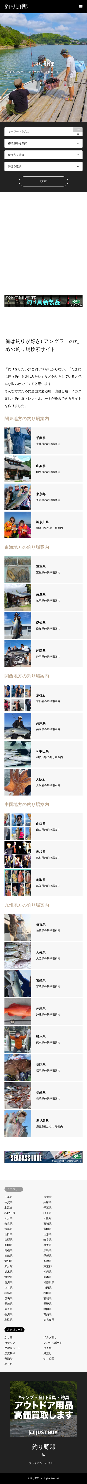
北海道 (8, 1207)
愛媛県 (48, 1255)
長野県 (48, 1303)
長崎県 (8, 1303)
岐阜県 (48, 1239)
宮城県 (48, 1223)
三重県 (8, 1197)
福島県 (8, 1293)
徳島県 (8, 1255)
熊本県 (48, 1277)
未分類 (8, 1266)
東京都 (48, 1266)
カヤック (9, 1342)
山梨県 (8, 1239)
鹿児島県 (49, 1319)
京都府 (48, 1197)
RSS (43, 1454)
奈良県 (8, 1223)
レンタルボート (53, 1342)
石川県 (8, 1282)
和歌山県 (9, 1213)
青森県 (8, 1309)
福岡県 (48, 1287)
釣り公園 (49, 1358)
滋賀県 (8, 1277)
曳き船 (48, 1348)
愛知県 (8, 1261)
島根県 (8, 1250)
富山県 (48, 1229)
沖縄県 (48, 1271)
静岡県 (48, 1309)
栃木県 (8, 1271)
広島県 (48, 1250)
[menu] (80, 6)
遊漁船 (8, 1358)
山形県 (48, 1234)
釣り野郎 (43, 1447)
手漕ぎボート (12, 1348)
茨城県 (48, 1298)
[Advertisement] (43, 242)
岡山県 (8, 1245)
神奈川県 (49, 1282)
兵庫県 (48, 1202)
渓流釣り (9, 1353)
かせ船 (8, 1337)
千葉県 (48, 1207)
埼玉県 (48, 1213)
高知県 (48, 1314)
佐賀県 (8, 1202)
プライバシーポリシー (42, 1463)
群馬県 (8, 1298)
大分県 (8, 1218)
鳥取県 (8, 1319)
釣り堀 (8, 1364)
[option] (43, 67)
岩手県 (48, 1245)
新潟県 (48, 1261)
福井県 (8, 1287)
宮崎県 (8, 1229)
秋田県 (48, 1293)
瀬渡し (48, 1353)
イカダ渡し (50, 1337)
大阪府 (48, 1218)
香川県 (8, 1314)
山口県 (8, 1234)
